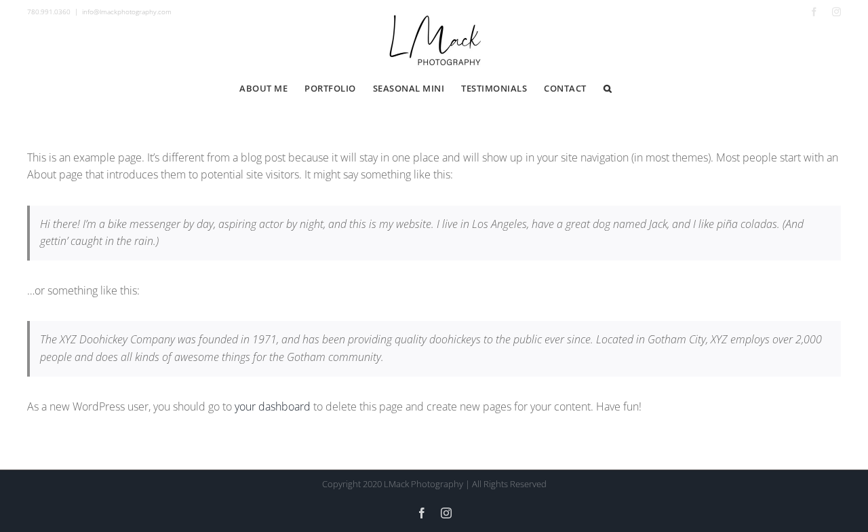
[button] (608, 89)
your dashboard (273, 406)
